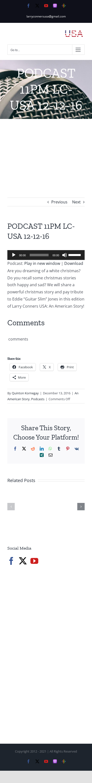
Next (76, 202)
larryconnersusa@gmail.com (46, 16)
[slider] (75, 254)
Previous (59, 202)
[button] (11, 506)
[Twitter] (23, 561)
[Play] (13, 255)
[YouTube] (34, 561)
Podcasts (37, 399)
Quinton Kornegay (25, 393)
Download (73, 263)
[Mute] (64, 255)
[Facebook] (11, 561)
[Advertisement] (46, 150)
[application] (46, 255)
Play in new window (42, 263)
